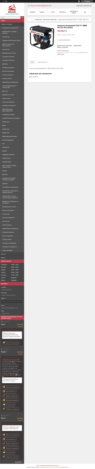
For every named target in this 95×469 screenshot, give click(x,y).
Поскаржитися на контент (47, 467)
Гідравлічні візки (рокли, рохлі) (11, 40)
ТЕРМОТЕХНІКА (6, 162)
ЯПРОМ (4, 171)
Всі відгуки (18, 462)
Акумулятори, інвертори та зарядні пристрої (10, 191)
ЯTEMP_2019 (5, 122)
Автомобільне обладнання (10, 28)
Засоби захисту (7, 225)
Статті (53, 12)
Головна (32, 12)
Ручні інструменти (7, 236)
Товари (41, 12)
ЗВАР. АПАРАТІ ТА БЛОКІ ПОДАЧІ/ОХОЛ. (9, 166)
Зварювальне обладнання (10, 82)
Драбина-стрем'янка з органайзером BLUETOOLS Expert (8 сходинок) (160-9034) (11, 334)
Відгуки (3, 257)
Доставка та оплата (74, 12)
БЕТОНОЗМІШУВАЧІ (8, 140)
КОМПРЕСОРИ (6, 158)
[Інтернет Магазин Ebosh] (12, 8)
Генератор (32, 68)
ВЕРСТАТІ (5, 174)
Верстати (5, 91)
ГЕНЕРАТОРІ (5, 147)
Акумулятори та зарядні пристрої (9, 32)
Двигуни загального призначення (8, 45)
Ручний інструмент (8, 75)
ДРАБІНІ (4, 151)
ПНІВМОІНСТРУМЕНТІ (8, 154)
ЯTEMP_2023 (5, 133)
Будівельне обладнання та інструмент (10, 202)
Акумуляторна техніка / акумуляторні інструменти (10, 197)
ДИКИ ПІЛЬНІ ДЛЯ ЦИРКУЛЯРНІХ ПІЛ (7, 110)
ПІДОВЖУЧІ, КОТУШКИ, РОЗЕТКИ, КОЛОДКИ (8, 179)
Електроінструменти (8, 102)
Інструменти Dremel (8, 56)
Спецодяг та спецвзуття (9, 247)
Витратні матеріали (8, 71)
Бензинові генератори (50, 19)
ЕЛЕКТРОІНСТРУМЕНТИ (8, 105)
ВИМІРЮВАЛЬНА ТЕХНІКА (9, 136)
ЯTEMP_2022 (5, 129)
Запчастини (5, 49)
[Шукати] (22, 17)
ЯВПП (3, 125)
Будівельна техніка (8, 95)
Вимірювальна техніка (9, 53)
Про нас (3, 254)
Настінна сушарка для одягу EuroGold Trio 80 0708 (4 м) (11, 427)
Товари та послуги (6, 24)
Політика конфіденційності (62, 467)
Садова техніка (7, 78)
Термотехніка (6, 98)
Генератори (5, 37)
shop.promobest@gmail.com (9, 308)
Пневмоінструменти (8, 67)
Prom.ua (56, 465)
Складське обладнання (9, 243)
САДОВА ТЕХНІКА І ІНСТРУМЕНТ (11, 118)
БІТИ (3, 144)
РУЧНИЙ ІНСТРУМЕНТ (8, 114)
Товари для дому (7, 250)
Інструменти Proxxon (8, 60)
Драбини (5, 64)
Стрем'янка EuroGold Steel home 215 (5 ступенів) (10, 380)
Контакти (62, 12)
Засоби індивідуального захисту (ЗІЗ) (9, 86)
